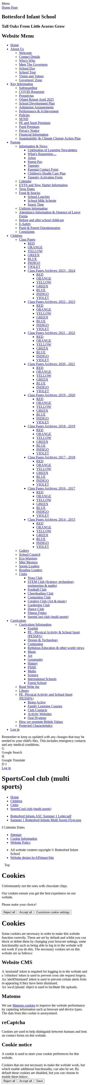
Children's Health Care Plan (47, 173)
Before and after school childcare (41, 220)
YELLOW (35, 251)
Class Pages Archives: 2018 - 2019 (51, 426)
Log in (14, 729)
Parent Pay (35, 162)
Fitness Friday (37, 613)
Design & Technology (43, 640)
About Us (17, 49)
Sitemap (15, 835)
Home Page (10, 7)
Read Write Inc (29, 687)
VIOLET (34, 267)
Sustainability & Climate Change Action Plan (50, 138)
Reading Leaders (30, 570)
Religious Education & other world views (56, 648)
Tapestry (33, 165)
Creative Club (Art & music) (47, 601)
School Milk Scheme (42, 200)
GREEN (34, 255)
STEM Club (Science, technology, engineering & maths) (51, 583)
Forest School (37, 683)
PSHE (32, 667)
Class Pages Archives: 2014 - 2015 (51, 519)
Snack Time (36, 204)
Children (16, 235)
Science (33, 675)
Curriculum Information (35, 624)
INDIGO (34, 263)
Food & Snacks (29, 193)
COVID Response (31, 92)
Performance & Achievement (39, 111)
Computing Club (39, 597)
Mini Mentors (28, 562)
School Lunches (39, 197)
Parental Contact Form (43, 169)
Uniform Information (33, 208)
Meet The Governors (33, 64)
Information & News (33, 146)
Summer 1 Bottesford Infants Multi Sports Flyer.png (45, 820)
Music (32, 652)
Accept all (25, 912)
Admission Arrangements (36, 107)
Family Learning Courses (45, 706)
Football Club (37, 589)
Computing (35, 644)
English (33, 628)
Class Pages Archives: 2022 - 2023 (51, 302)
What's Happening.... (42, 154)
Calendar (25, 181)
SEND (23, 119)
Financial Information (33, 134)
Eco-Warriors (28, 558)
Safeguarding (28, 88)
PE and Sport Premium (34, 123)
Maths (32, 671)
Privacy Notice (29, 130)
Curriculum (18, 620)
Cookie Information (23, 838)
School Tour (27, 72)
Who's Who (27, 60)
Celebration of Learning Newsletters (52, 150)
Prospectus (26, 95)
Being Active (37, 702)
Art (30, 655)
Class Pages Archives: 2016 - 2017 (51, 488)
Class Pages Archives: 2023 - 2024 (51, 270)
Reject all (9, 912)
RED (31, 243)
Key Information (21, 84)
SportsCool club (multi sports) (48, 617)
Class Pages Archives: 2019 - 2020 (51, 395)
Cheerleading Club (40, 593)
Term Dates (27, 189)
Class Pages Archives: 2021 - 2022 (51, 333)
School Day (27, 68)
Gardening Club (39, 605)
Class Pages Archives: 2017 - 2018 (51, 457)
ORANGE (35, 247)
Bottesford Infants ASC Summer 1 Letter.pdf (40, 816)
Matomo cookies (24, 1005)
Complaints (27, 232)
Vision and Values (31, 76)
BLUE (32, 259)
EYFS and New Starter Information (43, 185)
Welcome (25, 53)
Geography (35, 659)
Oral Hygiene (37, 718)
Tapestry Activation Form (45, 177)
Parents (15, 142)
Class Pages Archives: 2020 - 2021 (51, 364)
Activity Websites (40, 714)
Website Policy (20, 842)
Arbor (32, 158)
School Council (29, 554)
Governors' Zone (30, 80)
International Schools (42, 679)
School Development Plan (37, 103)
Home (14, 45)
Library (24, 690)
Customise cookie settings (53, 912)
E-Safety (25, 224)
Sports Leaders (29, 566)
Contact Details (29, 57)
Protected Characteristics (35, 725)
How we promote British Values (41, 722)
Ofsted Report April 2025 (36, 99)
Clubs (23, 574)
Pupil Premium (29, 127)
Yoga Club (35, 578)
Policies (24, 115)
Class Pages (27, 239)
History (33, 663)
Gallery (24, 550)
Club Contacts (37, 710)
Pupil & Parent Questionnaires (39, 228)
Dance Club (36, 609)
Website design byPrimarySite (32, 857)
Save (39, 1081)
